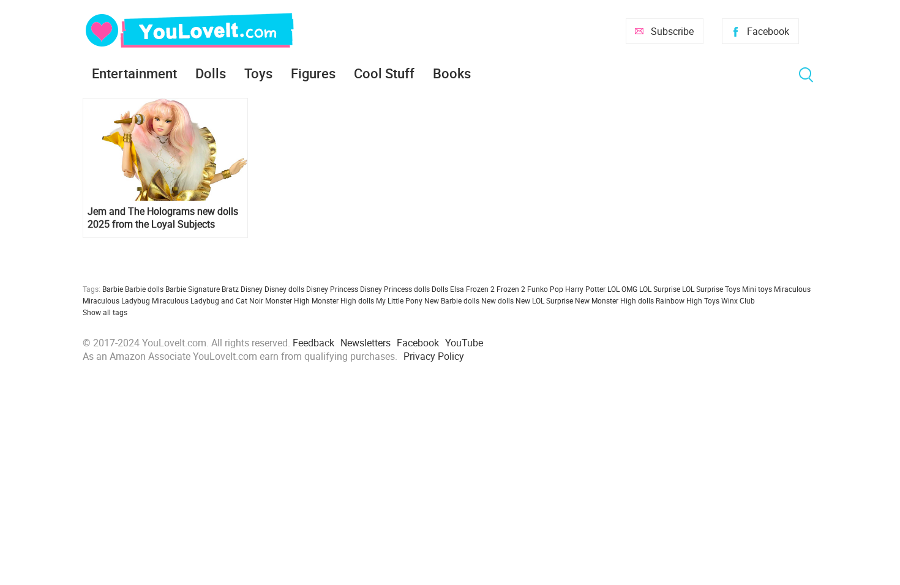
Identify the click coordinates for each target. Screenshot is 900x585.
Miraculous (792, 289)
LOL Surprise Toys (711, 289)
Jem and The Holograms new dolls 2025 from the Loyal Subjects (163, 218)
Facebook (768, 31)
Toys (258, 73)
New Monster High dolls (614, 300)
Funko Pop (545, 289)
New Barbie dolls (451, 300)
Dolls (210, 73)
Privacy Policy (433, 356)
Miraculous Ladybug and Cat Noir (207, 300)
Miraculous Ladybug (116, 300)
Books (452, 73)
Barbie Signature (192, 289)
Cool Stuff (384, 73)
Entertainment (134, 73)
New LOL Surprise (544, 300)
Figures (313, 73)
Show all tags (105, 312)
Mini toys (757, 289)
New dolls (497, 300)
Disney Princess (332, 289)
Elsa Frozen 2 (472, 289)
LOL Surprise (659, 289)
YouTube (464, 342)
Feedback (313, 342)
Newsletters (365, 342)
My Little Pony (399, 300)
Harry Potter (585, 289)
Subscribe (672, 31)
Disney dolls (284, 289)
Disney (252, 289)
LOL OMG (622, 289)
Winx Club (738, 300)
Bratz (230, 289)
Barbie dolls (144, 289)
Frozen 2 (511, 289)
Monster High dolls (343, 300)
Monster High (287, 300)
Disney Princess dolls (395, 289)
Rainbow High (679, 300)
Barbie (112, 289)
